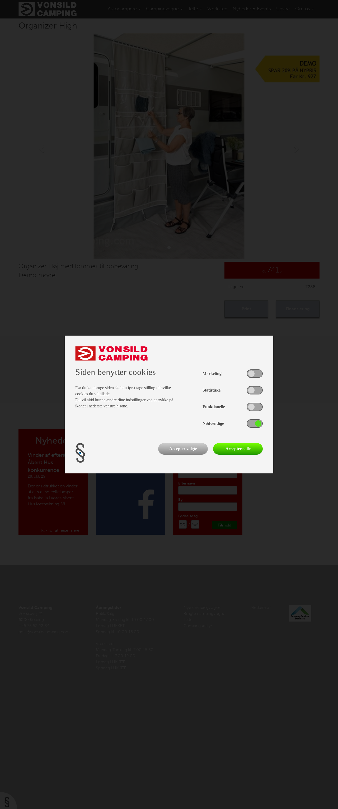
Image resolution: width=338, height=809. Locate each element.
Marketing (212, 373)
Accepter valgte (183, 448)
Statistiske (211, 390)
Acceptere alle (238, 448)
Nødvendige (213, 423)
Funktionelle (214, 406)
